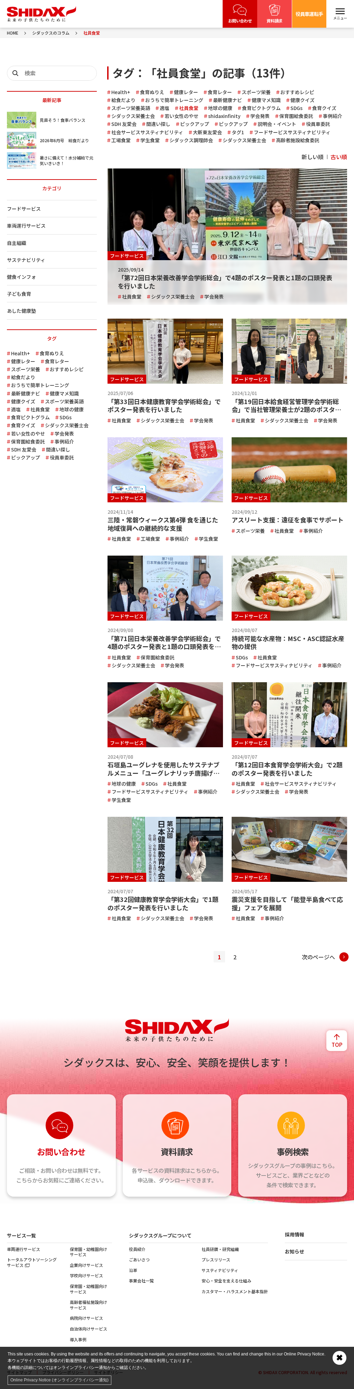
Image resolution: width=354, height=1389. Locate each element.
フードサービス (127, 255)
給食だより (123, 100)
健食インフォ (21, 276)
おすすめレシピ (297, 92)
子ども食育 (19, 293)
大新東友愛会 (207, 132)
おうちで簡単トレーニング (174, 100)
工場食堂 (121, 140)
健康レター (186, 92)
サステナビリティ (26, 259)
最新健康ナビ (227, 100)
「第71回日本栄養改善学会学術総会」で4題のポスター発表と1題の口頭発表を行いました (164, 646)
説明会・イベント (277, 123)
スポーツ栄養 (256, 92)
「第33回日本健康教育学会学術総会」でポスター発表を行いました (164, 405)
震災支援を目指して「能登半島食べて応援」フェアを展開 (287, 903)
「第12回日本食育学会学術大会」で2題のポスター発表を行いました (287, 768)
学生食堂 (150, 140)
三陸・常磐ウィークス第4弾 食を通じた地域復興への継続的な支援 (163, 523)
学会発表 (260, 115)
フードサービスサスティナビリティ (292, 132)
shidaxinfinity (224, 115)
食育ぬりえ (152, 92)
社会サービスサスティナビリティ (147, 132)
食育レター (220, 92)
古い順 (338, 157)
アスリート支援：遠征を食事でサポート (288, 519)
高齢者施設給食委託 (297, 140)
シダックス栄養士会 (133, 115)
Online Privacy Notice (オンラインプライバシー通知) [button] (59, 1380)
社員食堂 (131, 296)
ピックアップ (194, 123)
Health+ (120, 92)
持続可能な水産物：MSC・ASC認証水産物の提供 (288, 642)
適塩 (164, 107)
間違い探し (158, 123)
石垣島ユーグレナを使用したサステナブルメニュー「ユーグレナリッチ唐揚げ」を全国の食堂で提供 (164, 772)
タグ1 (238, 132)
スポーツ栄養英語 (130, 107)
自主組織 (16, 242)
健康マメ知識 (266, 100)
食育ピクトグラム (261, 107)
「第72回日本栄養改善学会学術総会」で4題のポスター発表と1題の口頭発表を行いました (225, 281)
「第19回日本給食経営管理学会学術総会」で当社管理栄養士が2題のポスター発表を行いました (286, 409)
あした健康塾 (21, 310)
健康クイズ (302, 100)
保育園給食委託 (296, 115)
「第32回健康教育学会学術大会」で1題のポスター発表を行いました (163, 903)
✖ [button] (339, 1357)
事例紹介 (332, 115)
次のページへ (318, 957)
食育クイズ (324, 107)
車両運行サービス (26, 225)
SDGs (296, 107)
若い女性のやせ (181, 115)
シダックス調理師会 (191, 140)
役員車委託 (318, 123)
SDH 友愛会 (124, 123)
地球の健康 (220, 107)
